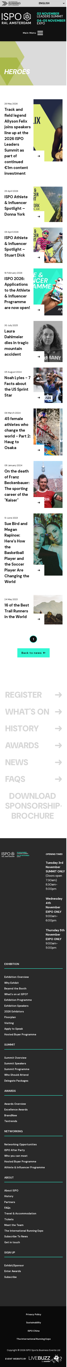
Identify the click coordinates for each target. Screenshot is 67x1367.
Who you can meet (15, 1155)
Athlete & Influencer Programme (24, 1167)
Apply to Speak (13, 1028)
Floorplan (10, 1017)
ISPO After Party (14, 1150)
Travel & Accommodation (20, 1213)
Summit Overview (15, 1057)
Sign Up (9, 1252)
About (9, 1177)
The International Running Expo (23, 1230)
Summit (9, 1044)
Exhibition (11, 964)
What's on (27, 711)
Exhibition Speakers (16, 1005)
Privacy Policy (33, 1314)
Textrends (10, 1121)
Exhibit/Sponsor (14, 1265)
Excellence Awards (16, 1109)
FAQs (15, 779)
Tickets (9, 1219)
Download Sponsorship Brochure (32, 806)
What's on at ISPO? (16, 994)
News (16, 762)
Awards (22, 745)
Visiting (9, 1023)
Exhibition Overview (16, 977)
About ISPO (11, 1190)
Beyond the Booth (15, 988)
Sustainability (33, 1322)
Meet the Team (14, 1225)
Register (23, 694)
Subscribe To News (16, 1236)
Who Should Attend (16, 1074)
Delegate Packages (16, 1080)
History (22, 728)
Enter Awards (12, 1271)
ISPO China (34, 1330)
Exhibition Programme (18, 1000)
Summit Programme (16, 1069)
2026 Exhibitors (14, 1011)
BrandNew (10, 1115)
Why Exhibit (11, 982)
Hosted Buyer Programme (20, 1034)
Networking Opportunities (20, 1144)
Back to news (31, 653)
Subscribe (10, 1277)
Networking (13, 1131)
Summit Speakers (15, 1063)
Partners (9, 1202)
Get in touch (12, 1242)
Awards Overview (15, 1103)
